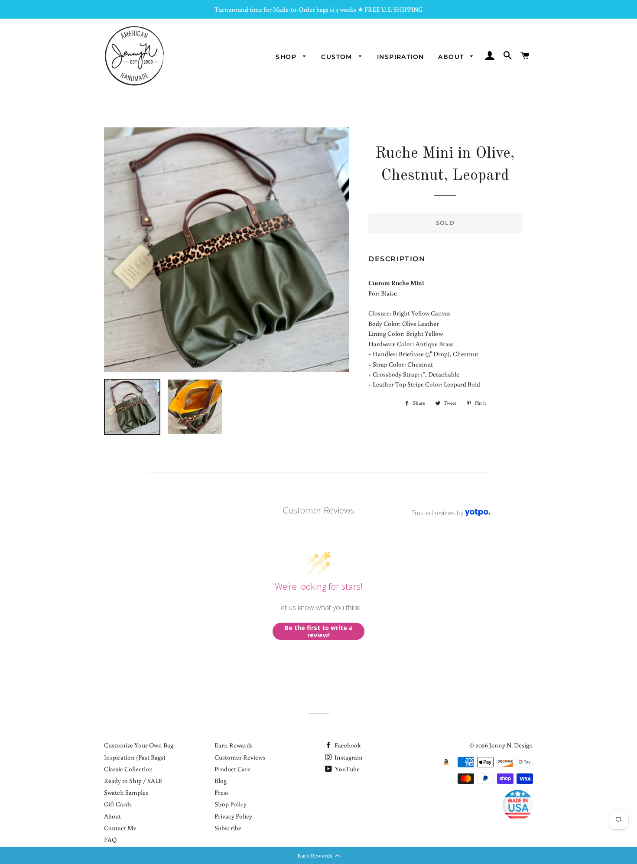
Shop (287, 57)
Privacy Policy (233, 816)
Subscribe (227, 828)
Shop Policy (230, 804)
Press (221, 792)
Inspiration (400, 57)
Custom (337, 57)
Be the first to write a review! (319, 632)
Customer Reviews (239, 757)
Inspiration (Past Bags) (135, 757)
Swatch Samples (126, 792)
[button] (318, 855)
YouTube (347, 769)
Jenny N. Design (511, 745)
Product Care (232, 769)
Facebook (347, 745)
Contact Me (120, 828)
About (452, 57)
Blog (220, 780)
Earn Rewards (233, 745)
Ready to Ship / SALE (133, 780)
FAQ (110, 839)
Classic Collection (128, 769)
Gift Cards (118, 804)
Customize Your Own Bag (138, 745)
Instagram (348, 757)
